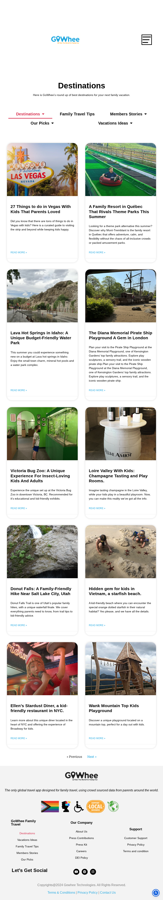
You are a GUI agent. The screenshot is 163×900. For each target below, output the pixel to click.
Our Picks (40, 123)
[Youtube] (76, 872)
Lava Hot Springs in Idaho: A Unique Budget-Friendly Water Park (41, 338)
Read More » (19, 252)
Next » (91, 756)
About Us (81, 831)
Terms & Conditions (61, 892)
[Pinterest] (85, 872)
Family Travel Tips (77, 114)
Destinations (28, 114)
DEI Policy (81, 857)
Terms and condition (135, 851)
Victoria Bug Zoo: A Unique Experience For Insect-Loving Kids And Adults (40, 475)
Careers (81, 851)
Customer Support (135, 838)
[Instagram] (93, 872)
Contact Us (107, 892)
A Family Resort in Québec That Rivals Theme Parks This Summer (119, 211)
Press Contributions (81, 838)
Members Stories (126, 114)
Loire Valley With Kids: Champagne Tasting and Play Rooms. (118, 475)
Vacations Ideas (113, 123)
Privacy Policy (136, 844)
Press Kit (81, 844)
